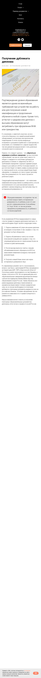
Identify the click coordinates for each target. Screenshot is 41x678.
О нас (20, 4)
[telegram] (19, 39)
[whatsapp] (22, 39)
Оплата (20, 22)
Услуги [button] (20, 7)
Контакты (20, 19)
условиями (27, 670)
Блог (20, 15)
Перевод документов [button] (20, 11)
